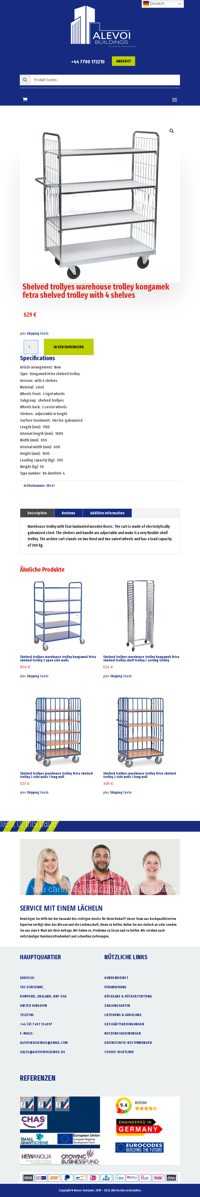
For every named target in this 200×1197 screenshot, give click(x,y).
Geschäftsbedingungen (124, 1024)
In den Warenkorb (69, 347)
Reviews (68, 513)
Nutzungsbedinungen (122, 1033)
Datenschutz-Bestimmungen (128, 1043)
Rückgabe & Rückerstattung (128, 996)
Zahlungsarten (117, 1006)
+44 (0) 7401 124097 (36, 1024)
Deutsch (156, 3)
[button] (171, 131)
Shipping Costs (38, 333)
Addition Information (107, 513)
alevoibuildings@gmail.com (44, 1043)
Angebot (123, 61)
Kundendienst (116, 978)
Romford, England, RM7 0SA (43, 996)
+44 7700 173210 (88, 62)
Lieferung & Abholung (122, 1015)
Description (37, 513)
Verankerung (115, 987)
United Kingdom (33, 1006)
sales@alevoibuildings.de (42, 1052)
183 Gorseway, (32, 987)
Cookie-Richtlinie (119, 1052)
